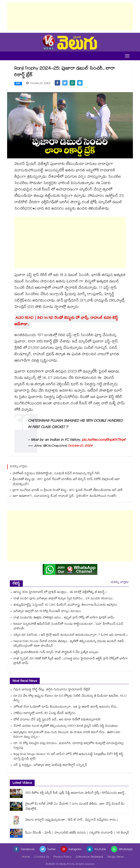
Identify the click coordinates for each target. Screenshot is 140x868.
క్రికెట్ (18, 83)
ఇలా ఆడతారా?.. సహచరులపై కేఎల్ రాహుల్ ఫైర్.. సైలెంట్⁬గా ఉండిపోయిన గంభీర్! (64, 496)
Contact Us (41, 857)
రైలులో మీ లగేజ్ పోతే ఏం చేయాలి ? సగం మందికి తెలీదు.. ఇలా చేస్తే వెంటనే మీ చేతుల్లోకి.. (75, 807)
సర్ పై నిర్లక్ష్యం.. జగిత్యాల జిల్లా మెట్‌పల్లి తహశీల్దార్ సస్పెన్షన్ (50, 765)
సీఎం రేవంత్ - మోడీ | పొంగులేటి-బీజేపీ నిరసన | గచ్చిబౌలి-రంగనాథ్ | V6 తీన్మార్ (77, 833)
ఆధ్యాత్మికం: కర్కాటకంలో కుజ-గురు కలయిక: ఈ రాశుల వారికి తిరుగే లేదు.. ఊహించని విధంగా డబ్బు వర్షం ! (66, 735)
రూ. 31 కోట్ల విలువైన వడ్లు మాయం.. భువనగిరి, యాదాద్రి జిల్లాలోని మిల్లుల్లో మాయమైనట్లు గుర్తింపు (68, 746)
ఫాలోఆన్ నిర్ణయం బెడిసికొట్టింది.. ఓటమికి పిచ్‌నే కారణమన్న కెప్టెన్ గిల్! (56, 473)
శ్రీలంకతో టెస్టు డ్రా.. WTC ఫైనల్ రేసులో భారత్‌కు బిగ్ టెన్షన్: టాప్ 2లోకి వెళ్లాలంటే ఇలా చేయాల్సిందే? (66, 482)
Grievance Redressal (89, 857)
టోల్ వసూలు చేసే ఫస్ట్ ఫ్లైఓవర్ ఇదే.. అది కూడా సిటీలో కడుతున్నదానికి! (56, 720)
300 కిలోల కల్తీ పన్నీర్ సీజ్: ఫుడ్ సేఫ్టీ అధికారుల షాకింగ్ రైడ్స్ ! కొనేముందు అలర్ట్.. (75, 793)
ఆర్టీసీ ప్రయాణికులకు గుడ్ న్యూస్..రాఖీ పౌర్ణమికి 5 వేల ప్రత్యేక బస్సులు (56, 652)
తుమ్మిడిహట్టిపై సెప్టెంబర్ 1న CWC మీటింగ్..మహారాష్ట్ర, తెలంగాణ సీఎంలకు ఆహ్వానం (65, 605)
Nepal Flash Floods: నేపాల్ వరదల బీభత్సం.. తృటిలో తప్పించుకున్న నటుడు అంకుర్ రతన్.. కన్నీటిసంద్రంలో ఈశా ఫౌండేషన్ (69, 644)
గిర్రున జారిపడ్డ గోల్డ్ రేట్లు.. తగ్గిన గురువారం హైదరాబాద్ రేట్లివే (51, 690)
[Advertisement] (70, 16)
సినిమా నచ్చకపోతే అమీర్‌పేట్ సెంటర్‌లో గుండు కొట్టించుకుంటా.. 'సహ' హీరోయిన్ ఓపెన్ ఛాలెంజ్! (68, 627)
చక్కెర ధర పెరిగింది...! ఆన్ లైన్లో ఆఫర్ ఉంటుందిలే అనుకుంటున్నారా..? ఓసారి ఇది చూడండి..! (70, 635)
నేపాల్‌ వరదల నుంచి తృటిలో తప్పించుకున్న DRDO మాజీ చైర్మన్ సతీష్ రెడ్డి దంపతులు (65, 726)
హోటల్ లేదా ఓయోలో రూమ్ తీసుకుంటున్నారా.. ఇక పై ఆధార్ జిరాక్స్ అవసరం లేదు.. (65, 707)
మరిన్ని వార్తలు (120, 582)
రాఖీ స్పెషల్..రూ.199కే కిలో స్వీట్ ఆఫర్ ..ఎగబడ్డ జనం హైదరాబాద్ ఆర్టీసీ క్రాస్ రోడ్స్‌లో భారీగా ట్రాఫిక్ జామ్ (70, 661)
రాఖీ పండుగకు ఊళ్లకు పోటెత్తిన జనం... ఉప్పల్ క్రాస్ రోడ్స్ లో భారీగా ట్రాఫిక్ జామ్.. (64, 618)
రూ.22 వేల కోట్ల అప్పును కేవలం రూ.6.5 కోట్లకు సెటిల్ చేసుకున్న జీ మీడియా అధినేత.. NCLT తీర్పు (70, 698)
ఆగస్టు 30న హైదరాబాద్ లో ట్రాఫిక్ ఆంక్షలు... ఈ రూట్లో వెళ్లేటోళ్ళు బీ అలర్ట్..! (60, 592)
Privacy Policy (62, 857)
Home (26, 857)
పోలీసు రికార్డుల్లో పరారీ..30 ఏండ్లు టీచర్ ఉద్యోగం (44, 713)
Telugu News (115, 857)
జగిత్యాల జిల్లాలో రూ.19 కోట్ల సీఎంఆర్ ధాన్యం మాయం (47, 611)
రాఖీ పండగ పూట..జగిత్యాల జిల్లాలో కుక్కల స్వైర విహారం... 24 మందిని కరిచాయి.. (63, 598)
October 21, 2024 (80, 446)
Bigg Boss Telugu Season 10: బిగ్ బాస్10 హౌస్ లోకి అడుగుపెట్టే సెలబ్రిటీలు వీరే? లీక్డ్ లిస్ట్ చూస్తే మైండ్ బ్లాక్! (68, 757)
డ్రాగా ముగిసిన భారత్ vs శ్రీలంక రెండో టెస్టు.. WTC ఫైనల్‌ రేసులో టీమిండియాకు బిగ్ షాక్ (68, 490)
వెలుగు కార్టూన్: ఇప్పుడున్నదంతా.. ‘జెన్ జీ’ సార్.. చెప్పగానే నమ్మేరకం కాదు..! (71, 820)
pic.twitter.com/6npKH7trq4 (104, 440)
